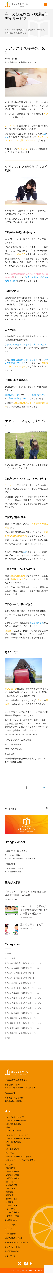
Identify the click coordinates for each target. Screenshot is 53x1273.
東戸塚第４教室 (12, 1178)
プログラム (9, 1153)
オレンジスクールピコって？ (16, 1135)
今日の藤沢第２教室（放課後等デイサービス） (23, 1023)
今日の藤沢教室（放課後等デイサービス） (21, 1018)
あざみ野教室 (11, 1185)
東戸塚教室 (10, 1168)
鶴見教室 (10, 1192)
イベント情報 (10, 958)
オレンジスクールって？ (15, 1117)
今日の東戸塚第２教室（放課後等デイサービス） (24, 998)
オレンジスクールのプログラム (19, 1157)
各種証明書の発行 (12, 1251)
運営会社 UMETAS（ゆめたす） (17, 1242)
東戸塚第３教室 (12, 1175)
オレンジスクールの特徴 (16, 1120)
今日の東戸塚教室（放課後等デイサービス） (22, 993)
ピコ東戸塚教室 (12, 1212)
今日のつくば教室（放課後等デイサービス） (22, 968)
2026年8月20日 (26, 918)
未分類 (7, 1038)
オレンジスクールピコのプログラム (20, 1160)
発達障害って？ (11, 1220)
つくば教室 (10, 1209)
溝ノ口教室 (10, 1182)
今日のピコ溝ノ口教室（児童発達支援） (20, 978)
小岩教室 (10, 1202)
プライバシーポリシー (14, 1247)
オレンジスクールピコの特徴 (18, 1138)
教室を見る (9, 1165)
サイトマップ (10, 1256)
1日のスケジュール (14, 1131)
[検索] (46, 808)
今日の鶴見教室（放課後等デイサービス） (29, 30)
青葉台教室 (10, 1188)
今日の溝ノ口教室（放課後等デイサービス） (22, 1013)
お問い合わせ (10, 1234)
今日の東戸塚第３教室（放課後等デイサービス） (24, 1003)
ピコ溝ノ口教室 (12, 1216)
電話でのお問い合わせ (14, 1238)
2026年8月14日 (26, 929)
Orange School (22, 1270)
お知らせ (8, 953)
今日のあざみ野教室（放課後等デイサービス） (23, 963)
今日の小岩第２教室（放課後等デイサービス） (23, 988)
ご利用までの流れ (13, 1124)
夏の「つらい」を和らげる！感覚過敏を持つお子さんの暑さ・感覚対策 (34, 910)
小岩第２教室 (11, 1205)
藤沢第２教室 (11, 1199)
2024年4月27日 (11, 59)
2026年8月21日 (11, 899)
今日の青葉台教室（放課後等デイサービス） (22, 1028)
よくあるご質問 (12, 1149)
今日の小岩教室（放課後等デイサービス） (21, 983)
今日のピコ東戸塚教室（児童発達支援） (20, 973)
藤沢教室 (10, 1195)
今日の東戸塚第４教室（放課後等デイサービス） (24, 1008)
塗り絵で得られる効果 (31, 924)
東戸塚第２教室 (12, 1171)
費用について (11, 1127)
